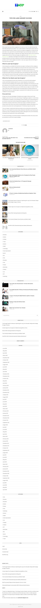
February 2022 (5, 438)
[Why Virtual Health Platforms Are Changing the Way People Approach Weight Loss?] (30, 150)
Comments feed (5, 551)
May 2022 (5, 431)
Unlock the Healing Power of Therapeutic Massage (20, 181)
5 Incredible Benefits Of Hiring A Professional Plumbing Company (23, 289)
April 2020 (5, 489)
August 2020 (5, 480)
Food (4, 262)
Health (4, 246)
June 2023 (5, 401)
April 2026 (5, 353)
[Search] (38, 11)
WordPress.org (5, 554)
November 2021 (6, 445)
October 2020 (5, 475)
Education (5, 260)
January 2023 (5, 413)
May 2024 (5, 380)
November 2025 (6, 357)
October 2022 (5, 420)
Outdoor (4, 269)
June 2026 (5, 348)
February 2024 (5, 385)
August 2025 (5, 364)
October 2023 (5, 394)
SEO (4, 255)
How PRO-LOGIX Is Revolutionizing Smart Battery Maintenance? (20, 225)
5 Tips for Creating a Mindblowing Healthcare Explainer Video (22, 193)
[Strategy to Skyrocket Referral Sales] (5, 303)
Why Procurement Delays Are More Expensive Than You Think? (14, 582)
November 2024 (6, 376)
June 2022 (5, 429)
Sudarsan (19, 19)
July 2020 (4, 482)
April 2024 (5, 383)
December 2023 (6, 390)
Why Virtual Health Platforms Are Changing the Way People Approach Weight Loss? (22, 176)
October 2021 (5, 448)
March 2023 (5, 408)
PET (4, 274)
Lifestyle (4, 239)
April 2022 (5, 434)
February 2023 (5, 411)
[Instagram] (31, 11)
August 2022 (5, 424)
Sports (4, 253)
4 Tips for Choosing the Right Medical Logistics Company (21, 295)
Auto (4, 257)
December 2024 (6, 373)
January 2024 (5, 387)
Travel (4, 241)
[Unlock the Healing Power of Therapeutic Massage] (5, 183)
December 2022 (6, 415)
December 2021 (6, 443)
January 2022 (5, 441)
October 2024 (5, 378)
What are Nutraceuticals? (14, 187)
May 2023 (5, 404)
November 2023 (6, 392)
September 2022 (6, 422)
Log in (3, 546)
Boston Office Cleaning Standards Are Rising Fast (17, 213)
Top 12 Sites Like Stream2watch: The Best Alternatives (21, 283)
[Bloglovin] (35, 11)
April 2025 (5, 371)
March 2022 (5, 436)
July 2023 (4, 399)
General (4, 243)
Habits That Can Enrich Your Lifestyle (17, 307)
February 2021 (5, 466)
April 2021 (5, 461)
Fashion (4, 237)
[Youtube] (34, 11)
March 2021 (5, 464)
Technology (5, 248)
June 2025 (5, 366)
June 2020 (5, 485)
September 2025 (6, 362)
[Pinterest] (32, 11)
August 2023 (5, 397)
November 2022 (6, 417)
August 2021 (5, 452)
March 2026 (5, 355)
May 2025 (5, 369)
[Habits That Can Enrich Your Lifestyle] (5, 309)
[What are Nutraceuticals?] (5, 189)
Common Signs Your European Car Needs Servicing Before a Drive (20, 206)
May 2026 (5, 350)
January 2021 (5, 468)
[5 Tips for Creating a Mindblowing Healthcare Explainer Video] (5, 195)
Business (4, 234)
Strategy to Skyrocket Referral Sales (17, 301)
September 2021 (6, 450)
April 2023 (5, 406)
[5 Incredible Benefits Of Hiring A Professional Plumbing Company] (5, 291)
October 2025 (5, 360)
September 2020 (6, 478)
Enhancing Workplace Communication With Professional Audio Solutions (16, 585)
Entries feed (4, 549)
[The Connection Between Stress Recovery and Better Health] (11, 150)
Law (4, 271)
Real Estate (5, 267)
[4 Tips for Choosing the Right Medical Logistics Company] (5, 297)
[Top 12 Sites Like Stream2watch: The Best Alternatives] (5, 285)
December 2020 (6, 471)
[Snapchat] (36, 11)
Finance (4, 264)
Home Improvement (7, 250)
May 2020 (5, 487)
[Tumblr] (33, 11)
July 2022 (4, 427)
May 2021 (5, 459)
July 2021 (4, 455)
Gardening (5, 276)
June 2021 (5, 457)
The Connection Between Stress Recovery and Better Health (22, 169)
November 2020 (6, 473)
